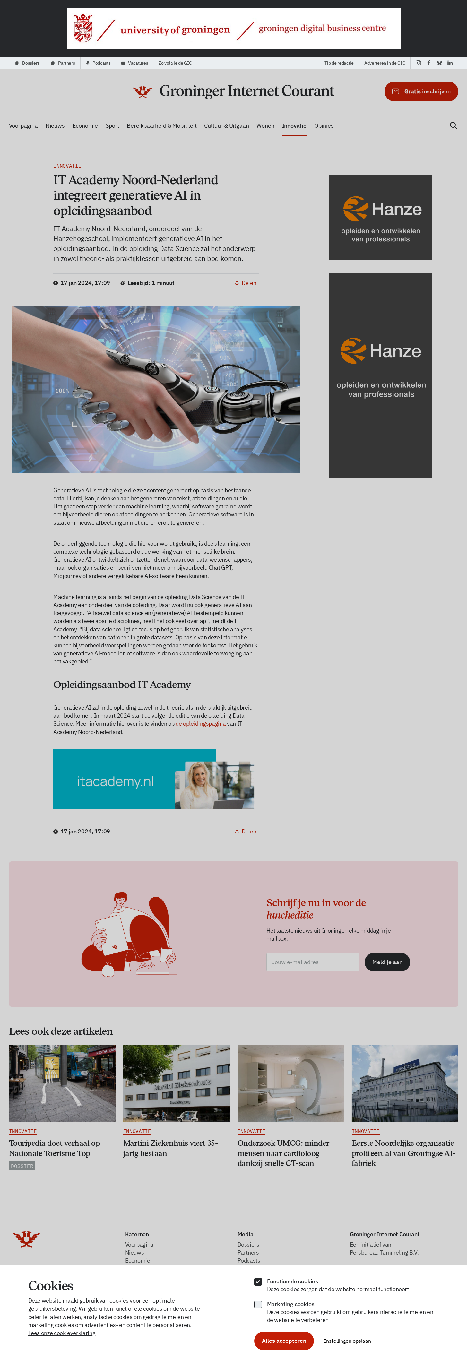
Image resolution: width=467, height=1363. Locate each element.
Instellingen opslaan (347, 1341)
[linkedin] (450, 63)
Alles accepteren (284, 1340)
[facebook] (429, 63)
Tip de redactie (339, 63)
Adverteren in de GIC (384, 63)
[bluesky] (439, 63)
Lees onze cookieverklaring (62, 1333)
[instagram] (418, 63)
